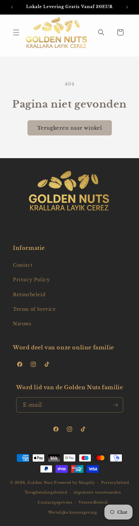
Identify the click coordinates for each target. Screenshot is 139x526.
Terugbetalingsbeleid (46, 492)
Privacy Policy (31, 280)
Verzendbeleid (93, 502)
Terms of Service (34, 309)
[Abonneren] (116, 405)
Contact (22, 265)
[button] (16, 32)
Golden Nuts (40, 482)
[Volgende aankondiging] (127, 7)
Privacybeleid (115, 482)
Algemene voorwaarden (97, 492)
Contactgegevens (55, 502)
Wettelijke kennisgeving (72, 512)
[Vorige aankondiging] (12, 7)
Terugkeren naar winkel (69, 128)
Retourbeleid (29, 295)
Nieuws (22, 324)
